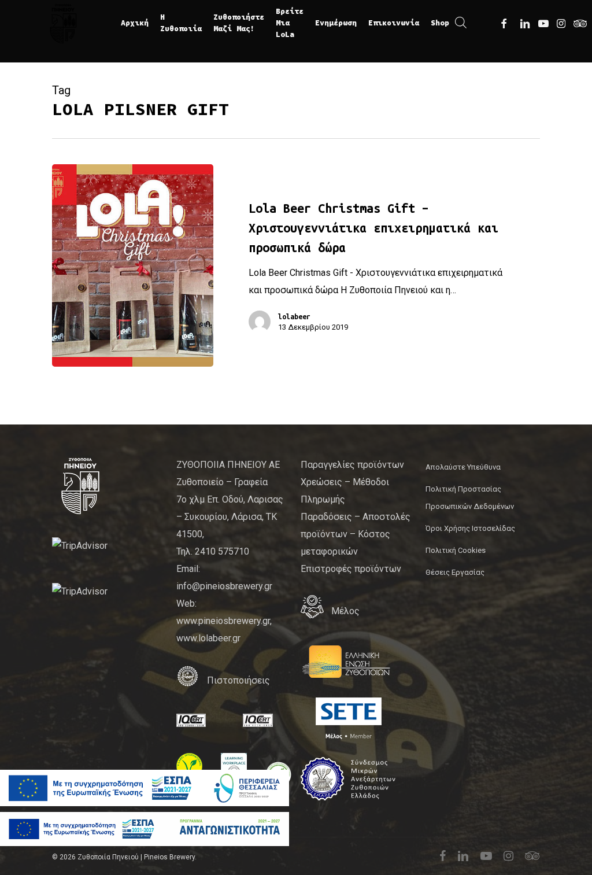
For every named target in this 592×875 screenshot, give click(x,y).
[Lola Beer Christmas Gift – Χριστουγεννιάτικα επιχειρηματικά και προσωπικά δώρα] (132, 265)
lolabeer (294, 316)
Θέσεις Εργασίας (455, 572)
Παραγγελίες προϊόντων (352, 464)
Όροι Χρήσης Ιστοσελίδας (470, 528)
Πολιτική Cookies (456, 550)
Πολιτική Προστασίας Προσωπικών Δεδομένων (470, 498)
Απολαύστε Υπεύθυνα (463, 467)
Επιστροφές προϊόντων (351, 568)
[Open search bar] (461, 23)
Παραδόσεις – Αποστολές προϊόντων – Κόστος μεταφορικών (355, 534)
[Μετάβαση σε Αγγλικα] (472, 23)
